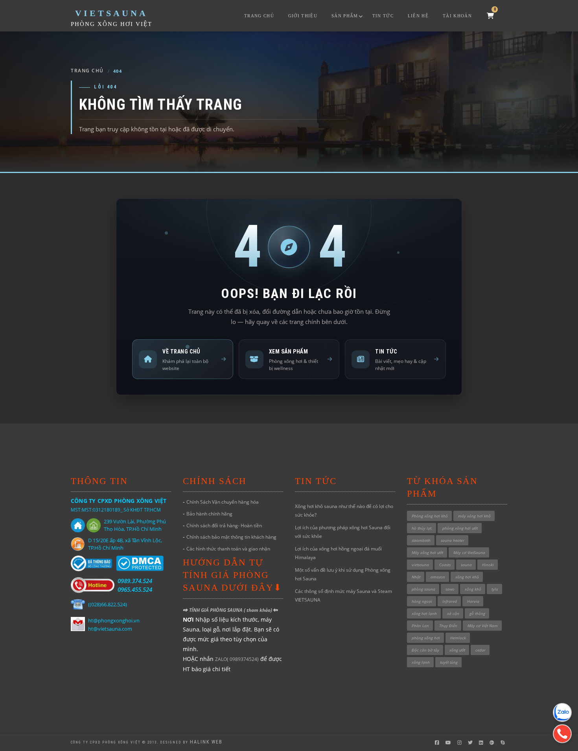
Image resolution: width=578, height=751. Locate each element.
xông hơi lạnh (424, 613)
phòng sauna (423, 589)
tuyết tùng (449, 662)
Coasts (445, 564)
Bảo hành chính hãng (209, 513)
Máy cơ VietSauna (469, 552)
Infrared (449, 601)
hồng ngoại (422, 601)
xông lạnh (421, 662)
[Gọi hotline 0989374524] (562, 733)
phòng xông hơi (426, 638)
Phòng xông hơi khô (430, 516)
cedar (480, 650)
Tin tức (383, 15)
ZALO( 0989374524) (237, 659)
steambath (421, 540)
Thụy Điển (448, 625)
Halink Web (206, 742)
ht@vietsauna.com (110, 628)
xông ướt (457, 650)
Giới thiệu (302, 15)
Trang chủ (259, 15)
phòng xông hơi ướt (460, 528)
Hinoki (488, 564)
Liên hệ (418, 15)
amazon (438, 577)
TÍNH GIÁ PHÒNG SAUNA (216, 610)
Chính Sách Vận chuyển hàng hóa (222, 502)
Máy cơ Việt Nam (483, 625)
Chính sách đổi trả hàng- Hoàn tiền (224, 525)
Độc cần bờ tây (425, 650)
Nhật (416, 577)
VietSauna (111, 13)
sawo (450, 589)
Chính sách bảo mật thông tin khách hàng (231, 537)
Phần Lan (420, 625)
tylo (494, 589)
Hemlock (458, 638)
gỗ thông (477, 613)
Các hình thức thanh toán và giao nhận (228, 548)
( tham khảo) (258, 610)
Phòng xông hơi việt (111, 24)
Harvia (473, 601)
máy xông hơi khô (474, 516)
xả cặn (453, 613)
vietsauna (420, 564)
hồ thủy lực (422, 528)
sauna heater (452, 540)
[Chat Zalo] (562, 712)
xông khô (473, 589)
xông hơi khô (467, 577)
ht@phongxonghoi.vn (114, 620)
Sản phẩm (344, 15)
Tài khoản (457, 15)
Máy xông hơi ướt (427, 552)
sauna (466, 564)
